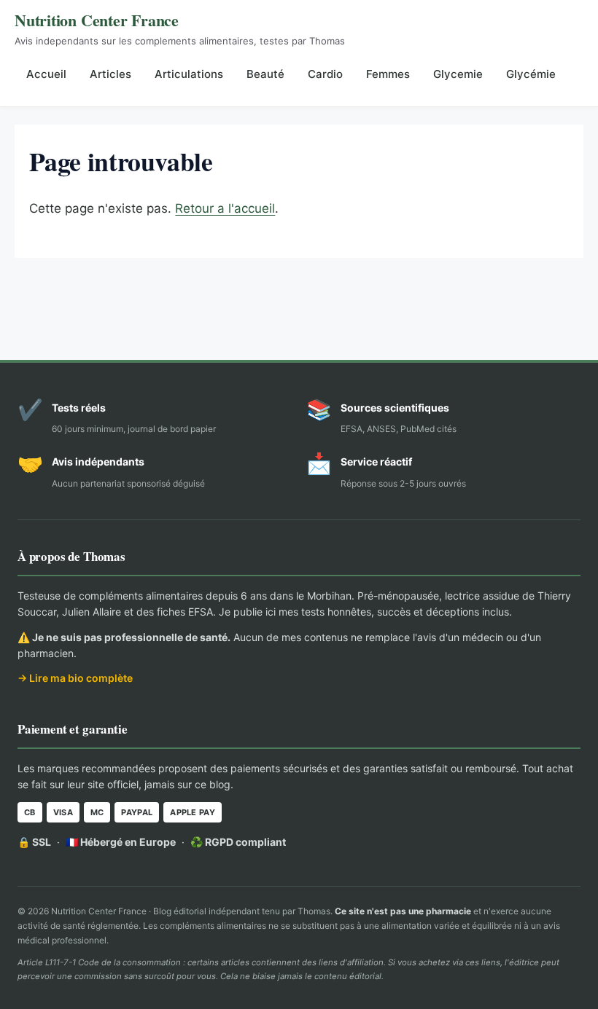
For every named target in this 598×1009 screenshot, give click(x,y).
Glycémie (531, 74)
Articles (110, 74)
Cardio (325, 74)
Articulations (189, 74)
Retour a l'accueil (225, 208)
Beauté (265, 74)
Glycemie (458, 74)
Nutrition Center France (97, 20)
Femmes (388, 74)
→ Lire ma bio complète (75, 678)
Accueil (46, 74)
